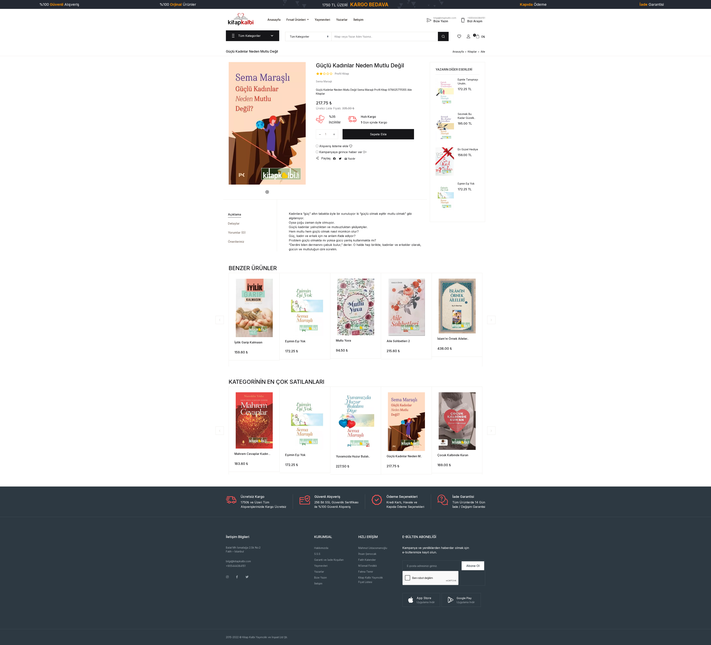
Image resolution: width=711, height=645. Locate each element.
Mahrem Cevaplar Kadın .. (252, 454)
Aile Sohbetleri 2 (398, 341)
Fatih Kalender (367, 559)
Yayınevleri (322, 19)
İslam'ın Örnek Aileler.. (453, 338)
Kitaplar (472, 51)
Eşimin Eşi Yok (466, 183)
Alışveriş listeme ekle (333, 146)
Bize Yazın (320, 577)
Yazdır (351, 158)
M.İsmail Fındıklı (367, 565)
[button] (468, 36)
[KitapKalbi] (241, 19)
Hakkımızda (321, 547)
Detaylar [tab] (234, 223)
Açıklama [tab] (234, 214)
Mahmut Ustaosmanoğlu (372, 547)
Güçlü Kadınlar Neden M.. (404, 456)
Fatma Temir (365, 571)
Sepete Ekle (378, 134)
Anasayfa (274, 19)
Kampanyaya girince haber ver (340, 152)
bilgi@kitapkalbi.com (238, 561)
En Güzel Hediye (468, 149)
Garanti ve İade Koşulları (329, 559)
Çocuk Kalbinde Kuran (452, 455)
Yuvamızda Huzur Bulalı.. (353, 456)
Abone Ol (473, 566)
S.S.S (317, 553)
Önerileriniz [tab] (236, 241)
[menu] (308, 36)
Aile (483, 51)
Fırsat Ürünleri (296, 19)
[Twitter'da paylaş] (340, 158)
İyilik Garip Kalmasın (248, 342)
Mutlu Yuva (343, 340)
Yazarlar (342, 19)
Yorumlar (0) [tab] (237, 232)
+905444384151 (236, 565)
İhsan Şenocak (367, 553)
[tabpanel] (267, 123)
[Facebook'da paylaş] (334, 158)
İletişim (358, 19)
